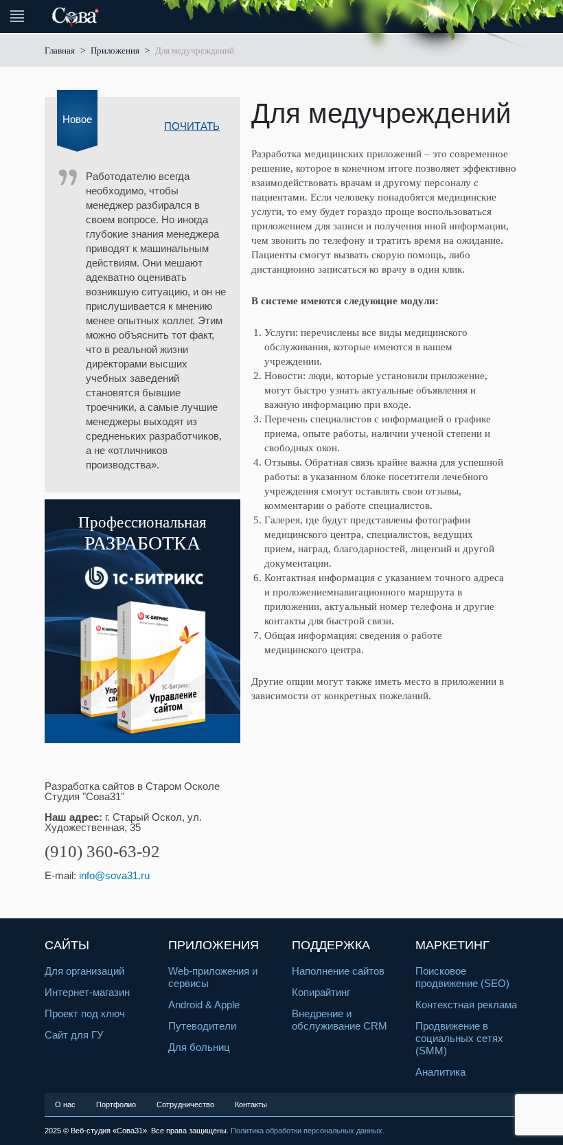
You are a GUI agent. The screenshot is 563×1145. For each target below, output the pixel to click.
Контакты (251, 1104)
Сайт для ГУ (74, 1035)
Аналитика (440, 1072)
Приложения (115, 50)
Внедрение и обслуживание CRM (339, 1020)
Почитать (192, 126)
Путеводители (202, 1026)
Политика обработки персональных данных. (307, 1130)
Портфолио (116, 1104)
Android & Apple (204, 1004)
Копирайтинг (321, 992)
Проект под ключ (85, 1013)
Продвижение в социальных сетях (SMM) (459, 1038)
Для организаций (84, 971)
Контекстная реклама (466, 1004)
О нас (65, 1104)
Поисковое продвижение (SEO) (462, 977)
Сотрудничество (185, 1104)
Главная (60, 50)
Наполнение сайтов (338, 971)
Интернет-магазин (87, 992)
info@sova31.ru (114, 875)
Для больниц (199, 1047)
